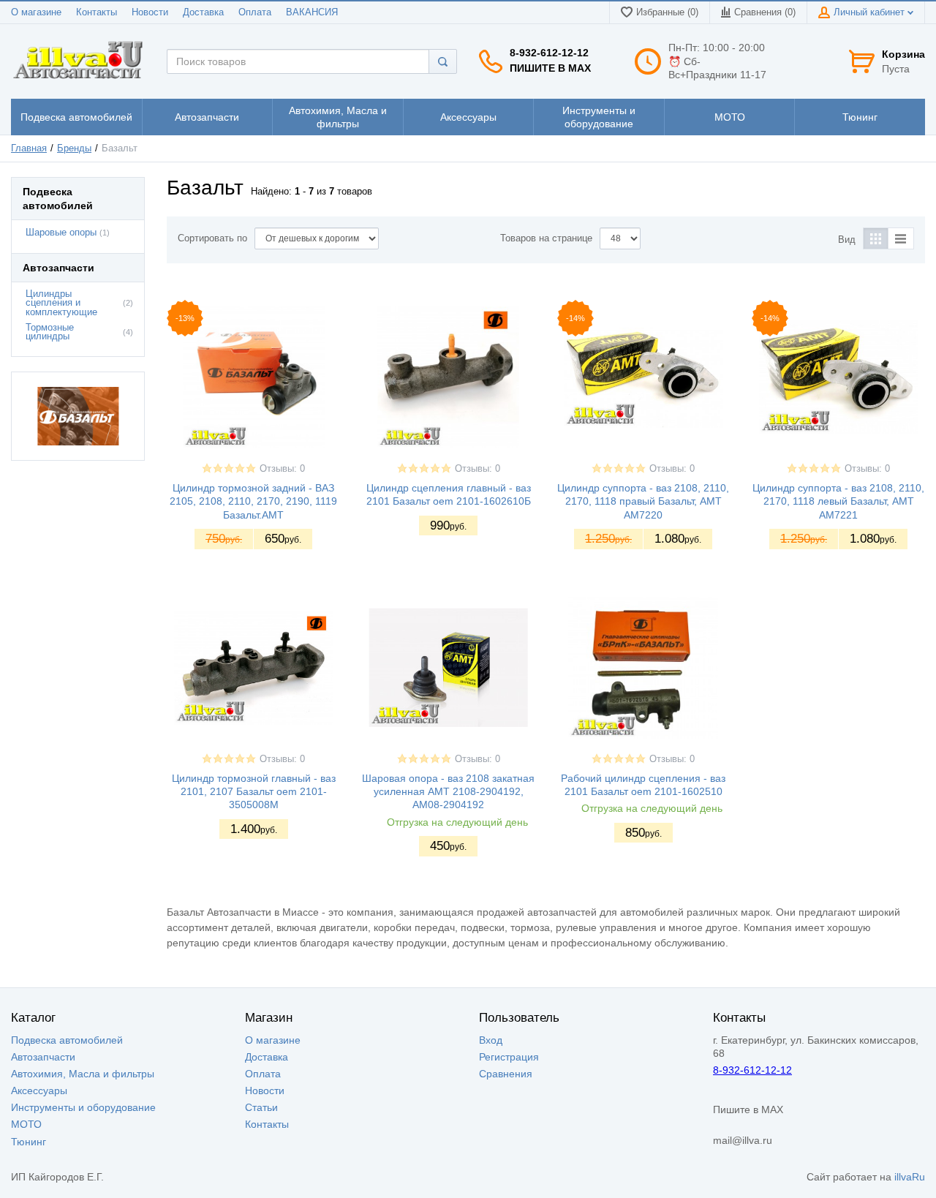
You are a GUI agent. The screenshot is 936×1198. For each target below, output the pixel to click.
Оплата (254, 12)
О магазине (36, 12)
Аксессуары (39, 1090)
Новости (150, 12)
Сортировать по (212, 238)
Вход (490, 1040)
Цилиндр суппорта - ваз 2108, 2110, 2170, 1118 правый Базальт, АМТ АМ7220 (643, 501)
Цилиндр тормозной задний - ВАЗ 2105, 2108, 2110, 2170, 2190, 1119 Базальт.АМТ (253, 501)
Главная (29, 148)
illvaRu (909, 1177)
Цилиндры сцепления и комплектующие (61, 303)
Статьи (261, 1107)
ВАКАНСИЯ (312, 12)
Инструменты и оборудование (83, 1107)
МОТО (26, 1124)
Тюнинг (28, 1142)
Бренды (74, 148)
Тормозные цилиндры (50, 332)
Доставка (203, 12)
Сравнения (505, 1074)
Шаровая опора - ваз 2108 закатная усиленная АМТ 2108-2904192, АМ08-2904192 (448, 791)
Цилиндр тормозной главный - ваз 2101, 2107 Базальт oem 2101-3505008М (254, 791)
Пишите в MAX (550, 68)
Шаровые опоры (61, 232)
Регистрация (509, 1057)
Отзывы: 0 (282, 469)
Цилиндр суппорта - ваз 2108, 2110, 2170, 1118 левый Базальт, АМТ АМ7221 (838, 501)
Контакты (96, 12)
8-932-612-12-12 (549, 53)
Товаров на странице (546, 238)
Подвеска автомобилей (67, 1040)
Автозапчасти (43, 1057)
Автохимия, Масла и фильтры (82, 1074)
